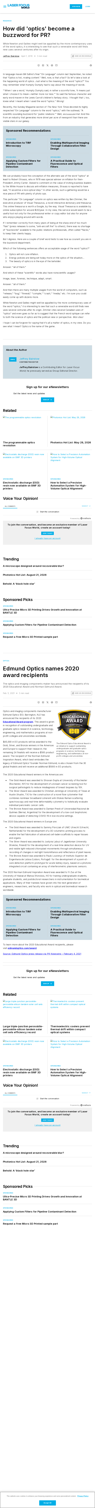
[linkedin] (43, 65)
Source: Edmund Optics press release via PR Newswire (32, 954)
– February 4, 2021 (71, 954)
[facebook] (38, 65)
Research (7, 21)
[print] (91, 65)
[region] (47, 512)
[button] (5, 6)
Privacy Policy (82, 1496)
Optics (6, 661)
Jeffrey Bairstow (11, 56)
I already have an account (47, 538)
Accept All (47, 1503)
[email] (56, 65)
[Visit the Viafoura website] (85, 518)
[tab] (10, 506)
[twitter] (47, 65)
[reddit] (52, 65)
